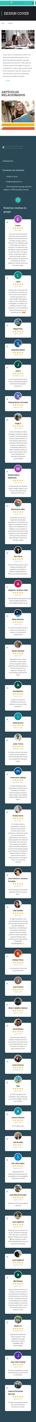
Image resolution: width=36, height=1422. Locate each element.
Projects (10, 23)
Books (8, 81)
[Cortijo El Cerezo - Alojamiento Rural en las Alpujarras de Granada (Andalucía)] (17, 3)
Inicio (3, 23)
